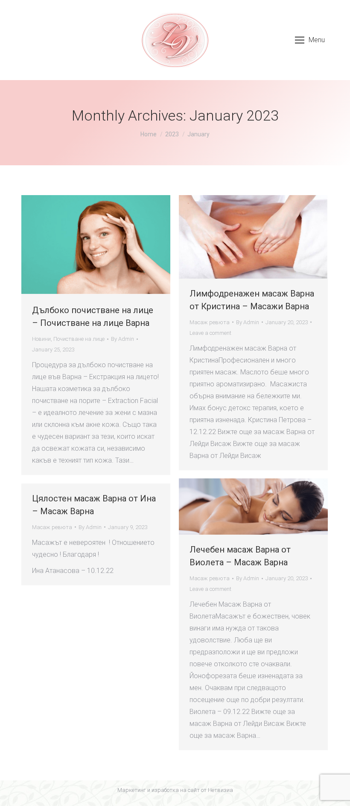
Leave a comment (210, 333)
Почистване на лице (79, 339)
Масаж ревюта (210, 322)
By (122, 339)
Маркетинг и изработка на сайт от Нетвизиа (175, 790)
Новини (41, 339)
